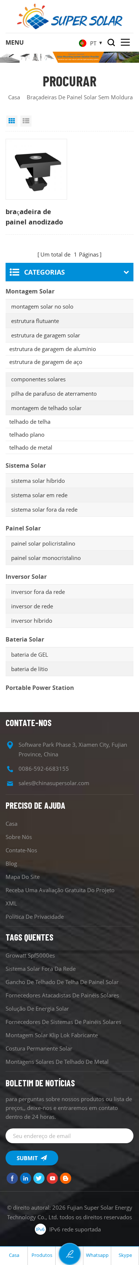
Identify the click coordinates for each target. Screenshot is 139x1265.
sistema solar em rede (39, 495)
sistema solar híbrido (38, 480)
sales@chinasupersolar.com (54, 783)
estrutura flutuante (35, 320)
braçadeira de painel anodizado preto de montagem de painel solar (34, 217)
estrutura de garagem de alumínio (52, 349)
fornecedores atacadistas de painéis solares (62, 995)
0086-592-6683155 (44, 768)
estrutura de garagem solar (45, 335)
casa (14, 97)
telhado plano (26, 434)
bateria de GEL (29, 654)
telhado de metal (30, 447)
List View (26, 121)
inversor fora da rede (38, 591)
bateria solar (25, 639)
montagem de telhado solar (46, 408)
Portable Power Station (40, 688)
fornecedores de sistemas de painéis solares (63, 1021)
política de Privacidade (35, 916)
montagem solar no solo (42, 306)
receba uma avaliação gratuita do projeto (60, 890)
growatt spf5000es (30, 955)
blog (11, 863)
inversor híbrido (31, 620)
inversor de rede (32, 606)
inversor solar (26, 577)
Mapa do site (23, 876)
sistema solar (26, 465)
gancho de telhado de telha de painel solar (62, 982)
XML (11, 903)
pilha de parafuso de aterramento (54, 393)
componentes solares (38, 379)
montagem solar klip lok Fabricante (52, 1035)
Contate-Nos (21, 850)
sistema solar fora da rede (44, 509)
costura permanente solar (39, 1048)
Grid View (11, 121)
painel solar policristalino (43, 543)
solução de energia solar (37, 1008)
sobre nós (19, 837)
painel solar (23, 528)
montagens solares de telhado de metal (57, 1061)
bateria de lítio (29, 669)
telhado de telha (29, 421)
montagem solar (30, 291)
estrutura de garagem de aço (45, 361)
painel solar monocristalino (46, 557)
